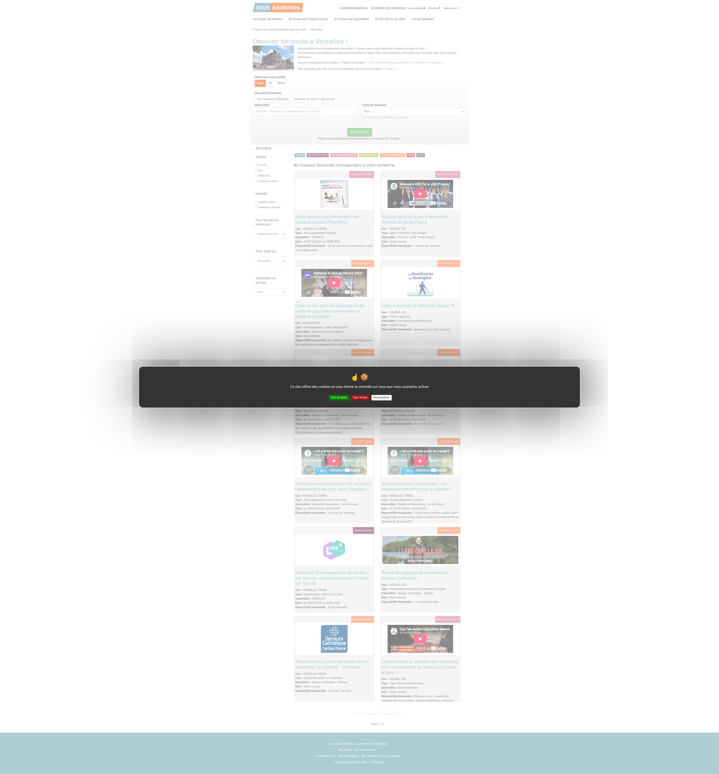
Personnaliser (381, 397)
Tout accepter (339, 397)
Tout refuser (360, 397)
